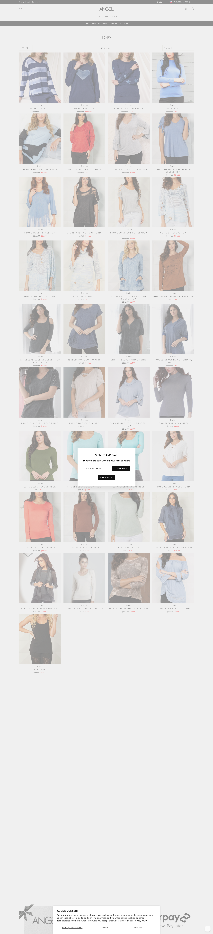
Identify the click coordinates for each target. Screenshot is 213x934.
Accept (105, 927)
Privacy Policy (140, 920)
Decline (138, 927)
